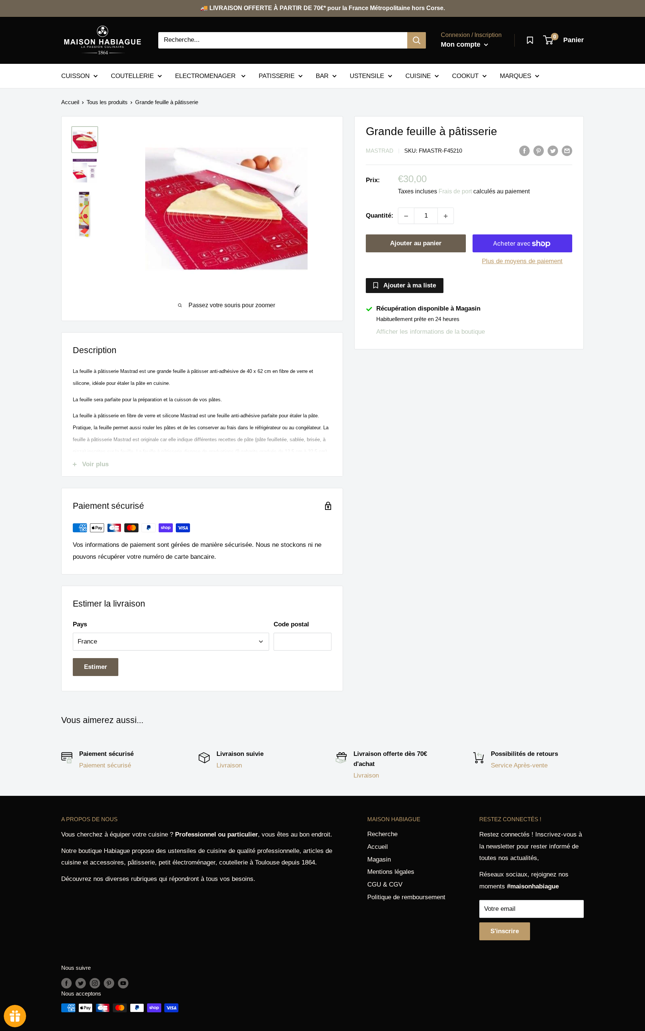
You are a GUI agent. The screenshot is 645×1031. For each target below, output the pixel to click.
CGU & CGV (384, 884)
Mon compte (461, 44)
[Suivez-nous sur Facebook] (66, 983)
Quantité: (379, 215)
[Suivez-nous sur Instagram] (95, 983)
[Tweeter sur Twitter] (553, 150)
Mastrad (379, 151)
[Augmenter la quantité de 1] (446, 216)
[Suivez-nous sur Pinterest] (109, 983)
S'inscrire (504, 931)
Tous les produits (107, 102)
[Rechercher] (416, 40)
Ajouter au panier (416, 243)
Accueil (70, 102)
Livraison (229, 765)
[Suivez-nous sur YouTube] (123, 983)
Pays (80, 624)
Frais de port (455, 192)
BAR (322, 75)
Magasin (379, 859)
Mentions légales (390, 871)
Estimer (95, 666)
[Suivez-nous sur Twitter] (80, 983)
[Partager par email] (567, 150)
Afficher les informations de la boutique (430, 331)
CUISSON (75, 75)
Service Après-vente (519, 765)
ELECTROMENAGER (206, 75)
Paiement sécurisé (105, 765)
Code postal (291, 624)
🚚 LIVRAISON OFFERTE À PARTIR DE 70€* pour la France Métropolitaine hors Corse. (322, 8)
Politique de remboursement (406, 897)
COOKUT (465, 75)
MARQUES (515, 75)
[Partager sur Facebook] (524, 150)
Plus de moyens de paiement (522, 261)
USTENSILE (367, 75)
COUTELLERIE (132, 75)
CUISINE (418, 75)
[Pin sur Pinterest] (538, 150)
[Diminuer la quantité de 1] (406, 216)
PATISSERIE (277, 75)
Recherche (382, 834)
